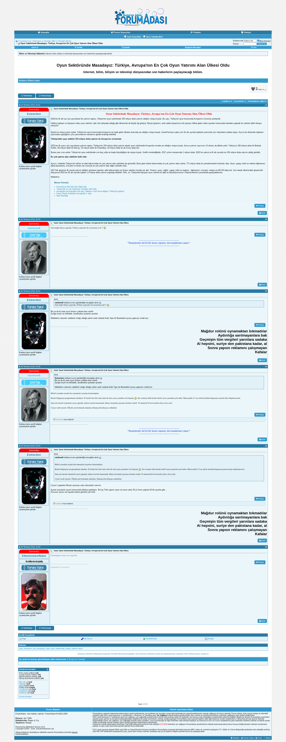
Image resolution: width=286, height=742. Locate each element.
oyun (53, 649)
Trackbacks (23, 689)
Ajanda (126, 47)
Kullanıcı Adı (238, 41)
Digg (24, 639)
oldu (48, 649)
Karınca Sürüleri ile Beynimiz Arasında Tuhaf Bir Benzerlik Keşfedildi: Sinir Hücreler (112, 654)
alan (21, 649)
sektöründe (60, 649)
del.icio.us (88, 639)
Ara (255, 47)
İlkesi (81, 649)
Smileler (22, 684)
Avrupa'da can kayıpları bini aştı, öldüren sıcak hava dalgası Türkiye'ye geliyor (90, 191)
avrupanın (28, 649)
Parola (235, 44)
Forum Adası (248, 738)
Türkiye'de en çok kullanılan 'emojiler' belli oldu (76, 189)
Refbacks (23, 693)
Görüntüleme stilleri (256, 101)
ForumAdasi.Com (24, 41)
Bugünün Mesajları (193, 47)
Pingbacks (23, 691)
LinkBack (226, 101)
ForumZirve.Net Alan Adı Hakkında (71, 187)
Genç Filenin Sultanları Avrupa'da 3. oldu (73, 193)
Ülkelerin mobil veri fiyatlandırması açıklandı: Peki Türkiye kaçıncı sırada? (177, 654)
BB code (22, 682)
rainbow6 (59, 503)
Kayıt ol (35, 47)
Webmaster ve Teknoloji (41, 41)
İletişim (236, 738)
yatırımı (75, 649)
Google (211, 639)
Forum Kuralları (25, 697)
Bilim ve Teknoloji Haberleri (61, 41)
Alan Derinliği (62, 196)
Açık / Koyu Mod (134, 37)
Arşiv (259, 738)
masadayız (40, 649)
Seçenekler (239, 101)
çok (34, 649)
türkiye (68, 649)
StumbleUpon (151, 639)
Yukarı (268, 738)
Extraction (59, 419)
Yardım (79, 47)
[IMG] (21, 686)
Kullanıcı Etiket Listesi (29, 80)
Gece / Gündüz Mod (154, 37)
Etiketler (22, 645)
